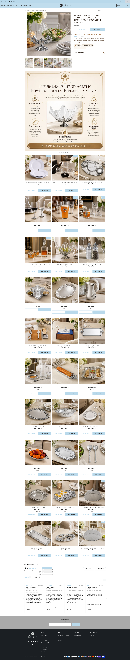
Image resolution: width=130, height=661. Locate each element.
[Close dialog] (84, 313)
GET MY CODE (65, 339)
